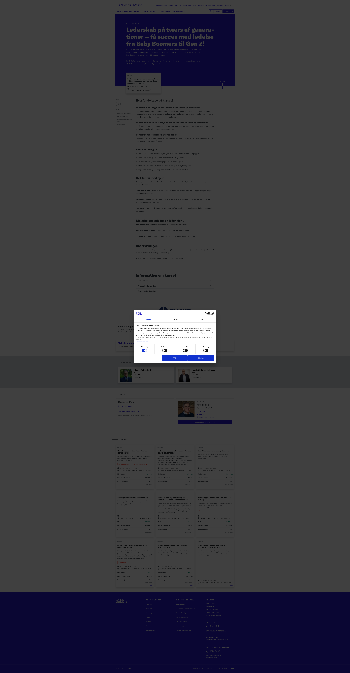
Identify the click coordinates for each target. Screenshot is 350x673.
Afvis (174, 358)
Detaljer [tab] (175, 319)
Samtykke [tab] (148, 319)
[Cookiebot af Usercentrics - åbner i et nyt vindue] (206, 313)
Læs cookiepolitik (142, 341)
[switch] (164, 350)
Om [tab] (202, 319)
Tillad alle (201, 358)
